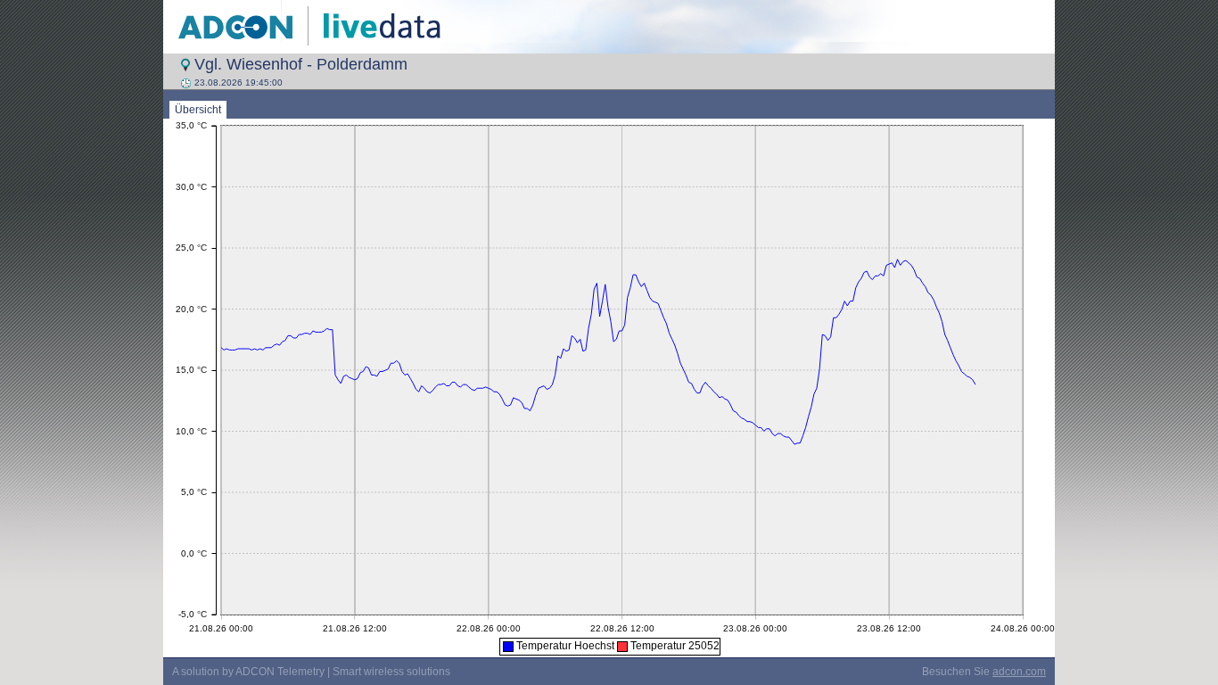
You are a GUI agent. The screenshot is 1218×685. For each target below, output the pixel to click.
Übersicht (197, 109)
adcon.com (1019, 671)
